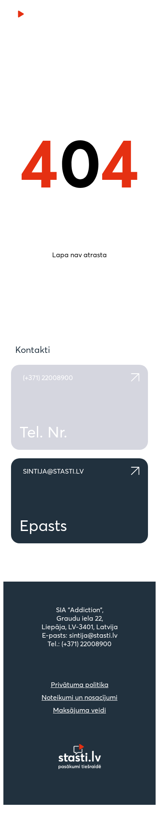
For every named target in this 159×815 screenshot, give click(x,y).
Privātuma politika (80, 684)
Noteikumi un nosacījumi (79, 697)
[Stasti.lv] (33, 16)
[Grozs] (121, 16)
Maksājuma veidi (79, 710)
